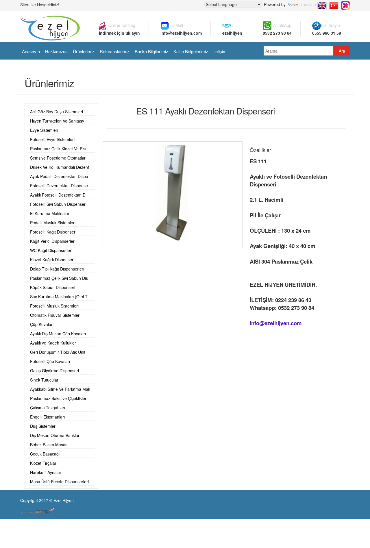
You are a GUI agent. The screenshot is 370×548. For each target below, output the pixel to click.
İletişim (220, 51)
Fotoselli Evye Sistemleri (52, 139)
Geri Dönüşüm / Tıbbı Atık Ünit (57, 352)
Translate (307, 4)
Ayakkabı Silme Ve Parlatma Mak (60, 389)
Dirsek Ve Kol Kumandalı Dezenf (59, 167)
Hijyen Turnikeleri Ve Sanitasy (57, 121)
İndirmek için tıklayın (119, 33)
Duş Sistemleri (43, 426)
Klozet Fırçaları (43, 463)
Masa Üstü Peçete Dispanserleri (59, 481)
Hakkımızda (56, 51)
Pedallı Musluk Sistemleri (52, 222)
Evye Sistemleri (44, 130)
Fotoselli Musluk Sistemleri (54, 306)
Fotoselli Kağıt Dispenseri (53, 232)
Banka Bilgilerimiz (151, 51)
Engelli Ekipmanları (47, 417)
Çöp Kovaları (41, 324)
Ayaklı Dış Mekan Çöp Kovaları (58, 333)
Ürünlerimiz (84, 51)
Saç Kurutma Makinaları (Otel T (59, 296)
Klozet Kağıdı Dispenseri (52, 259)
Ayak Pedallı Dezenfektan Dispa (59, 176)
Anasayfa (31, 51)
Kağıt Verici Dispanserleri (52, 241)
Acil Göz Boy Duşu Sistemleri (56, 111)
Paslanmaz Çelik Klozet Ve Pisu (59, 148)
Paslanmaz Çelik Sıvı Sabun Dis (59, 278)
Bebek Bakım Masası (49, 444)
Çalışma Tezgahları (47, 407)
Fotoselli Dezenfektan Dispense (59, 185)
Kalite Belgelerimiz (190, 51)
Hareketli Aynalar (45, 472)
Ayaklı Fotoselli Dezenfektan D (58, 195)
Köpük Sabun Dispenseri (52, 287)
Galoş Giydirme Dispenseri (54, 370)
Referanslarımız (115, 51)
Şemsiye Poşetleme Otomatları (58, 158)
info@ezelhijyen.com (181, 33)
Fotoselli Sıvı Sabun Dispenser (58, 204)
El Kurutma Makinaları (50, 213)
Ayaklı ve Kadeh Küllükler (53, 343)
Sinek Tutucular (44, 380)
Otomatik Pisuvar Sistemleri (55, 315)
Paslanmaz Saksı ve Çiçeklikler (58, 398)
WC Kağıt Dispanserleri (51, 250)
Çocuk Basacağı (45, 454)
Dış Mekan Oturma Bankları (55, 435)
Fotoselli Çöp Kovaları (50, 361)
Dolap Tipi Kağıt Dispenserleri (57, 269)
